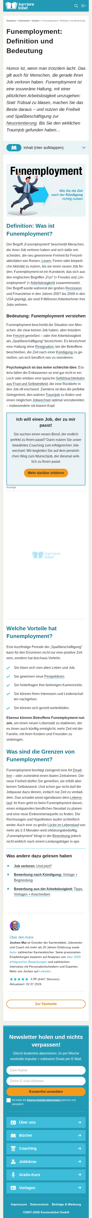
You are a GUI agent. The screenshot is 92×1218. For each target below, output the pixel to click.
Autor (13, 952)
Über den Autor (22, 937)
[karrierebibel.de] (19, 5)
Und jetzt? (33, 866)
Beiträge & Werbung (66, 1204)
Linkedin (44, 971)
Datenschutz (39, 1204)
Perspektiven (54, 676)
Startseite (11, 20)
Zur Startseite (46, 1004)
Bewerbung (61, 836)
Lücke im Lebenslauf (63, 825)
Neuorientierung (21, 123)
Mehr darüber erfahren (46, 473)
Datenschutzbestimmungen (44, 1100)
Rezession (73, 288)
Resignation (44, 346)
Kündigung (64, 352)
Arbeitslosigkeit (42, 283)
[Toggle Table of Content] (46, 148)
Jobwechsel (42, 400)
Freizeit (18, 336)
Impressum (19, 1204)
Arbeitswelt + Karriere (29, 20)
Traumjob (53, 395)
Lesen (46, 261)
